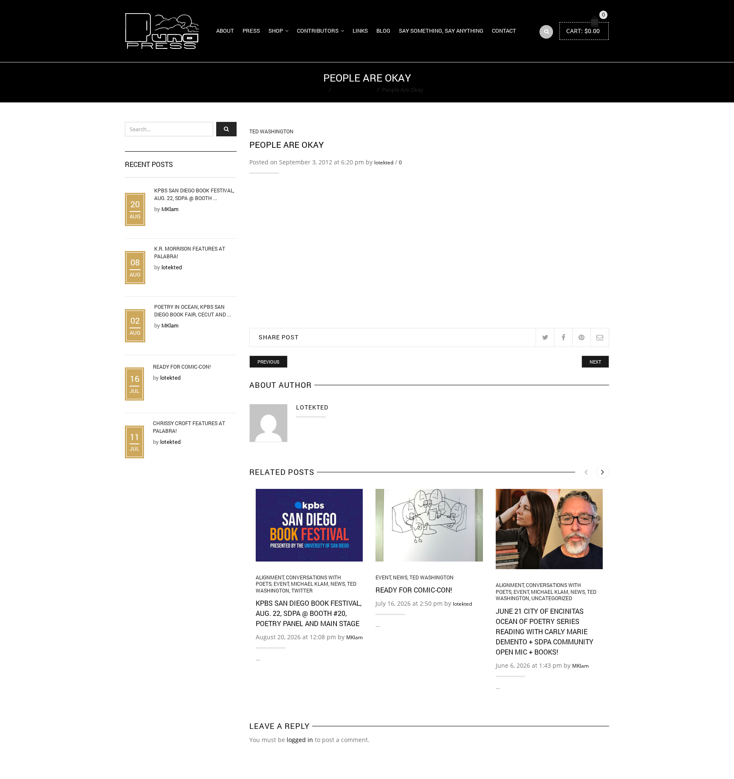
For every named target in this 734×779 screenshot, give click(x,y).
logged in (300, 740)
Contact (504, 30)
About (225, 30)
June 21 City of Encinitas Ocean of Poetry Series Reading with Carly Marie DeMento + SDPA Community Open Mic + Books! (544, 631)
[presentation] (586, 472)
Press (251, 30)
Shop (275, 30)
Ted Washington (354, 89)
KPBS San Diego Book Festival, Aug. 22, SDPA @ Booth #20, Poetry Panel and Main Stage (308, 613)
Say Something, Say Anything (441, 30)
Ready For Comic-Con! (413, 589)
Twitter (302, 590)
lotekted (383, 162)
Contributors (318, 30)
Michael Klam (309, 583)
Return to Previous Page (576, 82)
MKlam (354, 637)
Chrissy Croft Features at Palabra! (189, 427)
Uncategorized (551, 598)
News (337, 583)
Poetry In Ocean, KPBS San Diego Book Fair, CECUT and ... (192, 310)
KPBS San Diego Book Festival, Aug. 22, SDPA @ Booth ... (194, 194)
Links (360, 30)
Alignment (270, 577)
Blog (383, 30)
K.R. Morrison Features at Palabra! (189, 252)
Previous (268, 361)
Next (595, 361)
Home (318, 89)
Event (281, 583)
